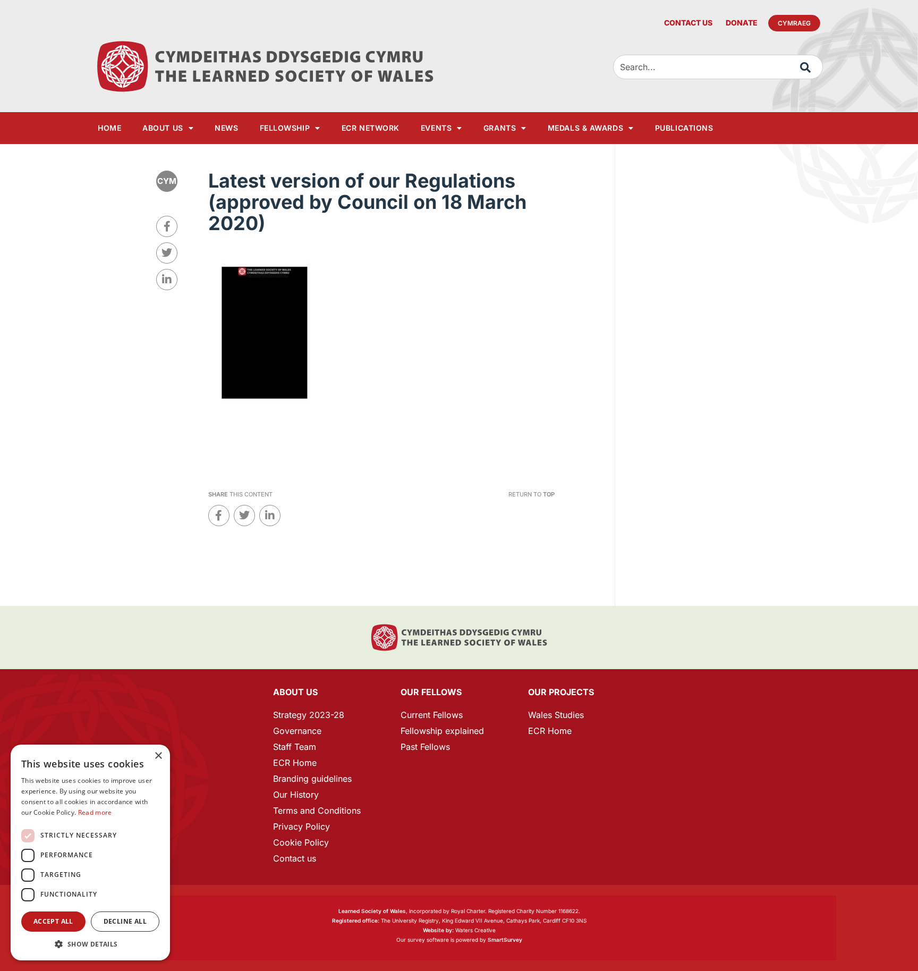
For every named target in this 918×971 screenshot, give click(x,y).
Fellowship (285, 127)
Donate (742, 22)
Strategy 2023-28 (308, 715)
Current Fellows (432, 715)
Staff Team (294, 746)
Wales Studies (556, 715)
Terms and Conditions (317, 810)
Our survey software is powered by (459, 939)
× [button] (158, 756)
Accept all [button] (53, 921)
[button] (90, 944)
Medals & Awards (585, 127)
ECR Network (371, 127)
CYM (166, 181)
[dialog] (90, 852)
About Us (162, 127)
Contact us (688, 22)
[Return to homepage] (265, 67)
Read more (95, 812)
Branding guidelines (312, 778)
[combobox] (718, 67)
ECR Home (295, 762)
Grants (499, 127)
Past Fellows (425, 746)
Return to (531, 494)
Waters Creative (459, 930)
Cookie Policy (301, 842)
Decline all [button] (125, 921)
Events (436, 127)
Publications (684, 127)
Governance (297, 730)
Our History (296, 794)
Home (109, 127)
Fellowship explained (442, 730)
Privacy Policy (301, 826)
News (226, 127)
